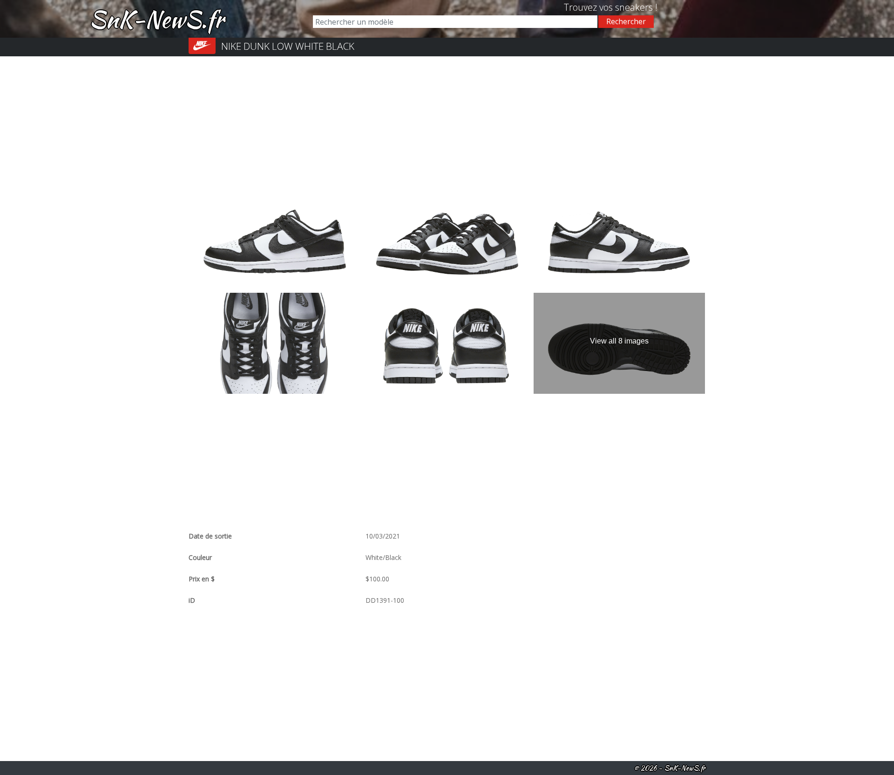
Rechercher (626, 21)
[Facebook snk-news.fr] (553, 7)
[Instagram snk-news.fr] (560, 7)
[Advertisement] (447, 121)
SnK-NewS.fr (156, 19)
